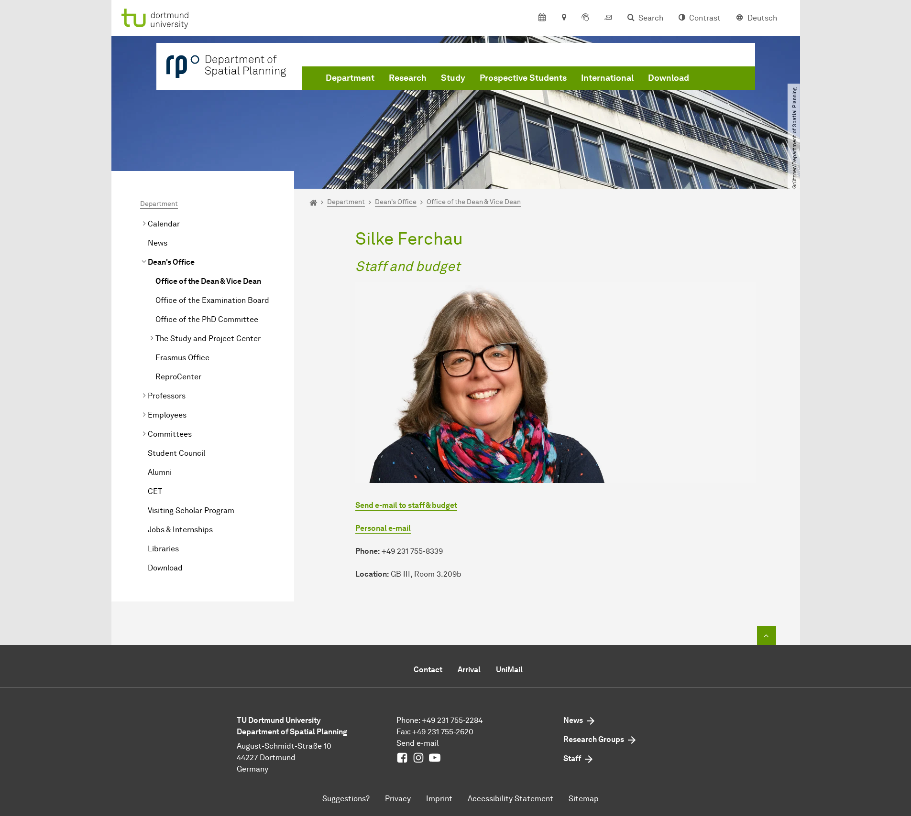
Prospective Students (523, 78)
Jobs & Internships (180, 529)
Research (408, 78)
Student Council (176, 453)
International (607, 78)
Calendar (164, 223)
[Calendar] (542, 18)
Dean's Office (171, 262)
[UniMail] (608, 18)
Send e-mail (417, 743)
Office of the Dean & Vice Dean (208, 281)
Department (350, 78)
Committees (170, 434)
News (157, 242)
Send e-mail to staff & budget (406, 505)
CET (155, 491)
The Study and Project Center (208, 338)
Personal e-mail (383, 528)
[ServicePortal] (585, 18)
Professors (167, 395)
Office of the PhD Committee (206, 319)
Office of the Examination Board (212, 300)
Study (453, 78)
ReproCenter (178, 376)
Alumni (160, 472)
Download (668, 78)
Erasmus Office (182, 357)
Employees (167, 414)
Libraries (163, 548)
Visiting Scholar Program (191, 510)
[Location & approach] (563, 18)
